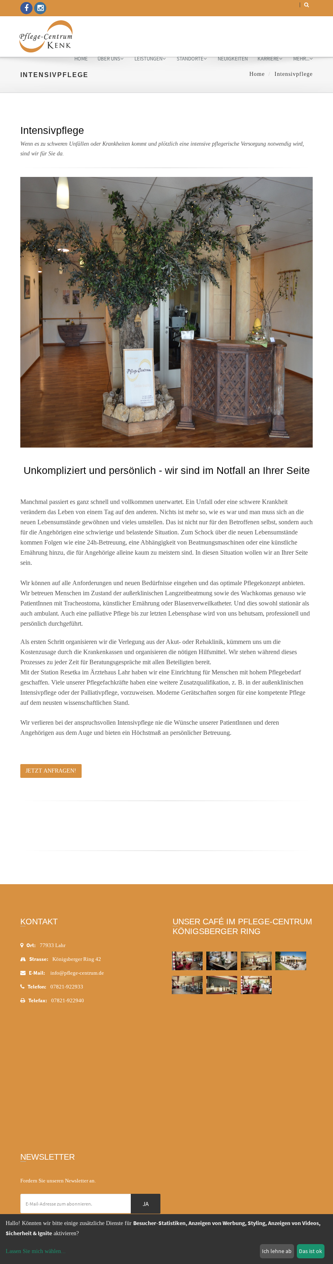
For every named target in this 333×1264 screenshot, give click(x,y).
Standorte (190, 58)
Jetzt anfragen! (51, 771)
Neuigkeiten (233, 58)
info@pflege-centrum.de (77, 973)
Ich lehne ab (277, 1251)
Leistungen (148, 58)
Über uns (108, 58)
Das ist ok (310, 1251)
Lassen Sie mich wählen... (36, 1251)
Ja (146, 1204)
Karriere (268, 58)
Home (81, 58)
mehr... (301, 58)
